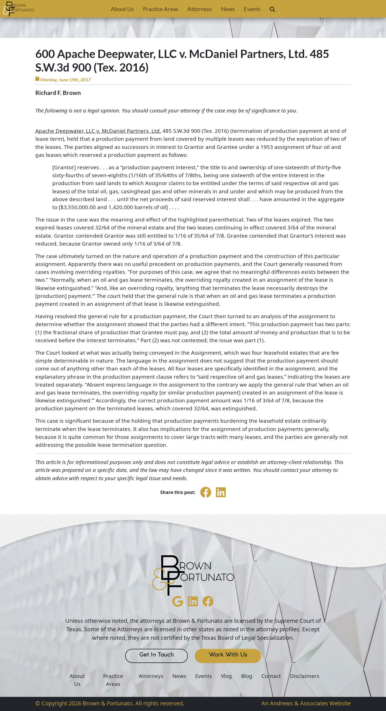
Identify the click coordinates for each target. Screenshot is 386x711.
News (228, 8)
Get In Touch (156, 655)
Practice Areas (160, 8)
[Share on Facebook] (205, 497)
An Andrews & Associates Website (306, 703)
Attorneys (199, 8)
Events (252, 8)
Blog (246, 676)
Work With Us (228, 655)
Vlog (226, 676)
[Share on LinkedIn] (221, 497)
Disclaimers (304, 676)
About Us (122, 8)
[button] (272, 10)
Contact (271, 676)
